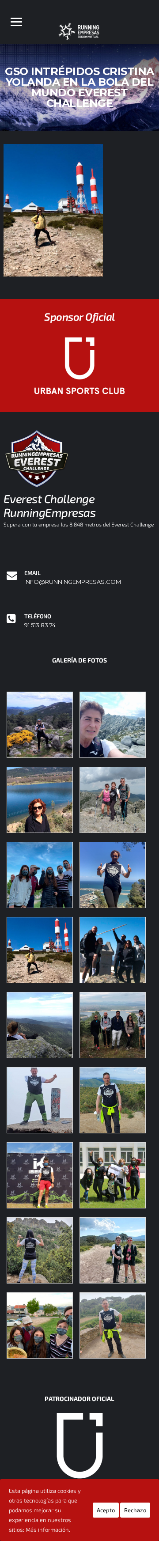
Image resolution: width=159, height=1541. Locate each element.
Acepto (106, 1510)
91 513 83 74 (40, 625)
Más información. (48, 1529)
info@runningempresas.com (72, 582)
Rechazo (135, 1510)
